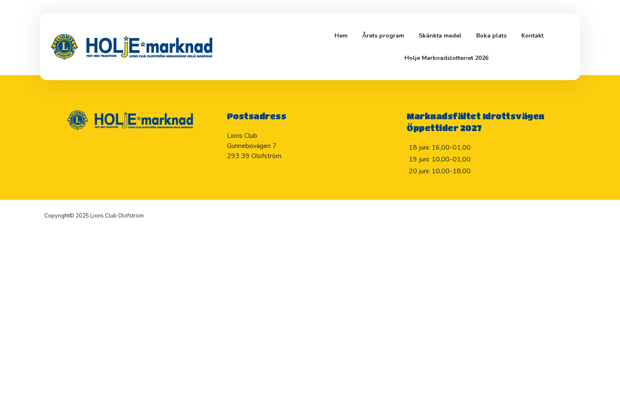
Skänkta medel (440, 36)
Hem (341, 36)
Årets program (383, 36)
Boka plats (491, 36)
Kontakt (532, 36)
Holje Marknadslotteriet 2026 (446, 58)
